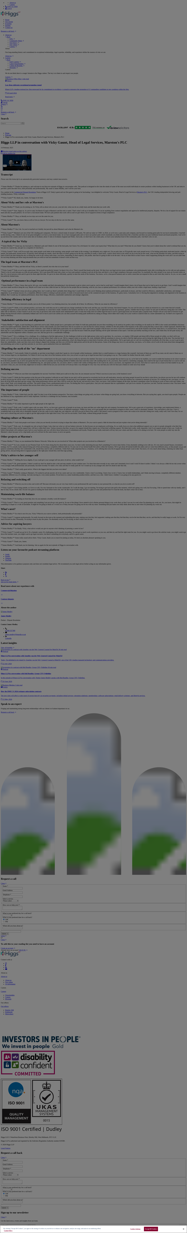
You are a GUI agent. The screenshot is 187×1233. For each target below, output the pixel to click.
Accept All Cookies (151, 1229)
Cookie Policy (8, 1230)
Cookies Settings (135, 1229)
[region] (93, 1229)
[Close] (183, 1229)
